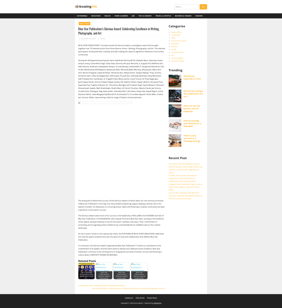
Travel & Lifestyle (163, 16)
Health (107, 16)
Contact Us (129, 298)
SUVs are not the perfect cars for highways (192, 108)
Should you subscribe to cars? (192, 77)
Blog (173, 38)
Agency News (84, 23)
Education (95, 16)
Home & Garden (121, 16)
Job (133, 16)
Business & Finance (183, 16)
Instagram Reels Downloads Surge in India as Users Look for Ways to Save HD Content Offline (186, 187)
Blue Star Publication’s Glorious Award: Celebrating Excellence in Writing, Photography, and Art (128, 288)
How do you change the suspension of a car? (193, 94)
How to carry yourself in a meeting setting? (192, 138)
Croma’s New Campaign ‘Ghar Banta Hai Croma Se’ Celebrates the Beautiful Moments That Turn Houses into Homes (185, 196)
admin (103, 39)
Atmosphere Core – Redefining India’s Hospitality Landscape (102, 285)
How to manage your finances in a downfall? (192, 123)
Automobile (82, 16)
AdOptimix (157, 303)
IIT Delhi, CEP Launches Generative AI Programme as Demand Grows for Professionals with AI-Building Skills (183, 178)
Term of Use (140, 298)
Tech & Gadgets (145, 16)
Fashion (198, 16)
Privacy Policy (152, 298)
